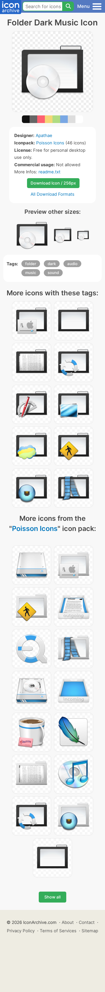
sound (53, 272)
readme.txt (49, 171)
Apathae (44, 135)
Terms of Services (58, 930)
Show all (52, 896)
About (68, 922)
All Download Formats (52, 194)
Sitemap (90, 930)
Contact (87, 922)
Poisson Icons (50, 142)
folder (30, 263)
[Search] (68, 6)
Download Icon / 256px (53, 183)
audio (72, 263)
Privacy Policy (21, 930)
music (30, 272)
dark (52, 263)
